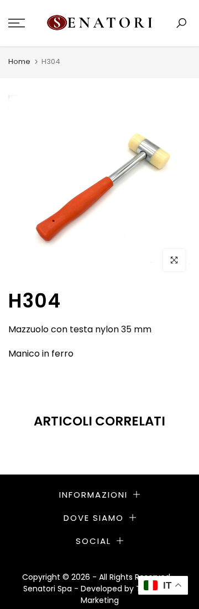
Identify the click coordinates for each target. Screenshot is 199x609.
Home (19, 61)
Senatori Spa (48, 588)
